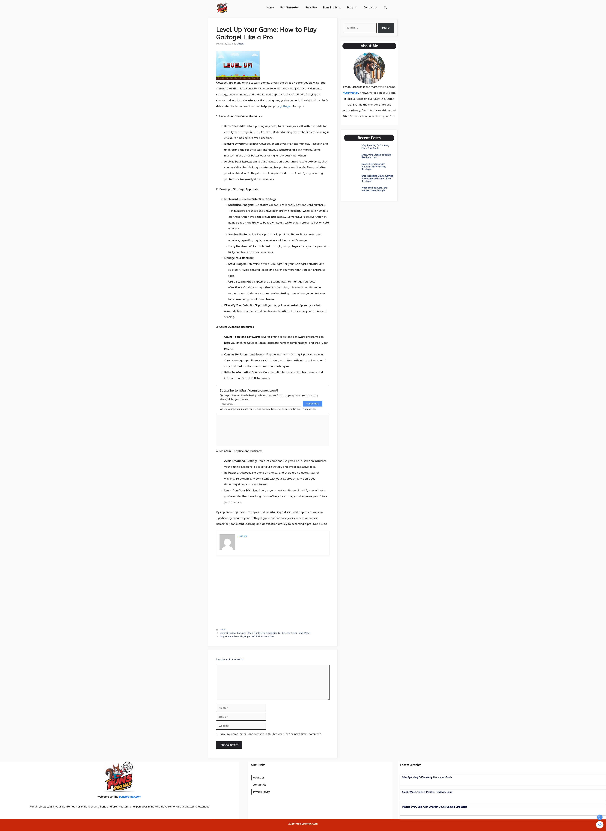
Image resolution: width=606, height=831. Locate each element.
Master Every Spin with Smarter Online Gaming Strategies (374, 167)
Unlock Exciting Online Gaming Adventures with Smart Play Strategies (377, 179)
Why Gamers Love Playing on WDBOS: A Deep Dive (247, 636)
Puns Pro (311, 7)
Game (223, 629)
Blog (350, 7)
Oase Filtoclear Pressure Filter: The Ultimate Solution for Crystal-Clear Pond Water (265, 633)
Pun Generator (289, 7)
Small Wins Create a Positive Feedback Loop (377, 156)
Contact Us (371, 7)
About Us (258, 777)
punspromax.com (130, 796)
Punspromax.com (306, 823)
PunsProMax (350, 92)
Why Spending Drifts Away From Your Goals (375, 147)
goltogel (285, 106)
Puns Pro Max (332, 7)
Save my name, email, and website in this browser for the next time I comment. (271, 734)
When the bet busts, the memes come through (374, 189)
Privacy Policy (261, 791)
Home (270, 7)
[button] (385, 7)
